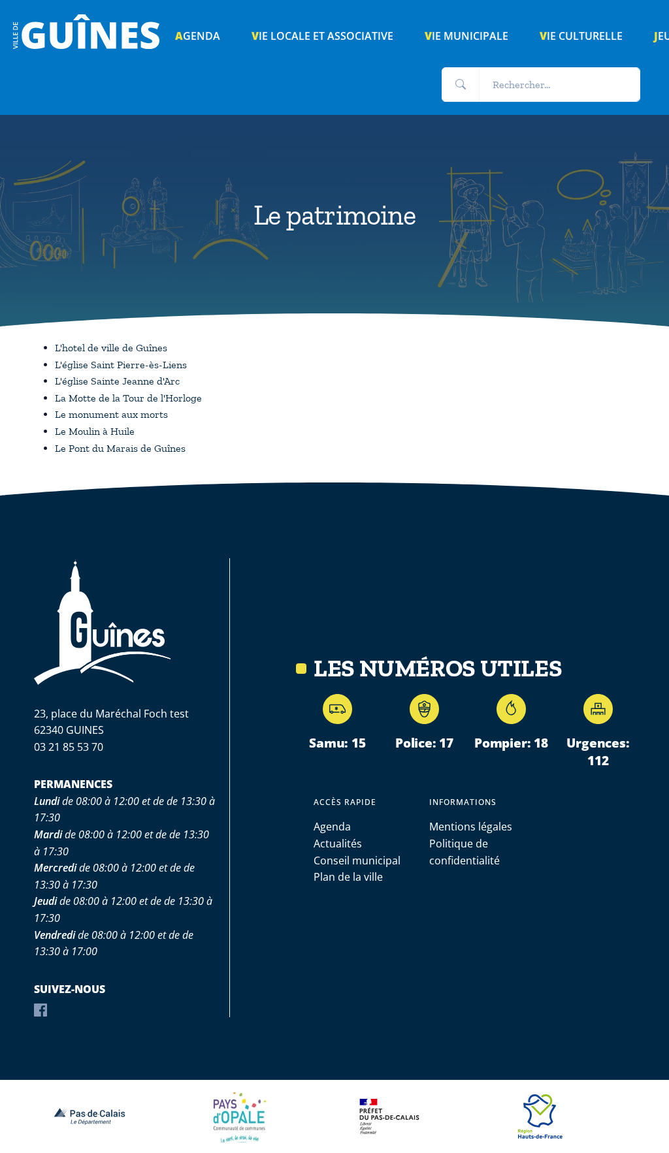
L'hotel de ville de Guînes (111, 347)
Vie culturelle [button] (581, 36)
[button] (461, 85)
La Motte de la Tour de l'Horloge (128, 398)
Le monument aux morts (111, 414)
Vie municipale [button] (466, 36)
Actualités (338, 843)
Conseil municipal (357, 860)
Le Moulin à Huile (95, 431)
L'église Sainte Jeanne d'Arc (117, 381)
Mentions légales (470, 826)
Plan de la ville (348, 877)
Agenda (332, 826)
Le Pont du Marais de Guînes (120, 448)
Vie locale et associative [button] (322, 36)
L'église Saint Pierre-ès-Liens (121, 364)
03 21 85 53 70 (68, 747)
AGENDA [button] (197, 36)
